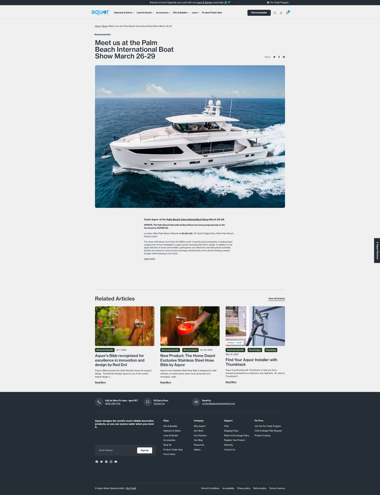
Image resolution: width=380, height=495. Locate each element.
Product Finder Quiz (173, 449)
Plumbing (271, 350)
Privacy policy (243, 488)
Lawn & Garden (204, 2)
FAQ (226, 426)
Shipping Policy (231, 430)
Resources (199, 445)
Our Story (198, 430)
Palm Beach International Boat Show (188, 219)
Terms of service (277, 488)
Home (98, 26)
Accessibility (228, 488)
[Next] (238, 2)
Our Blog (198, 440)
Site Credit (131, 488)
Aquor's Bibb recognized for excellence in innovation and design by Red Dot (119, 360)
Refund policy (259, 488)
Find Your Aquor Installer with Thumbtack (251, 362)
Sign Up (145, 450)
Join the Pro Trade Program (268, 426)
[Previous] (141, 2)
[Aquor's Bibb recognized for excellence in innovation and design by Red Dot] (124, 326)
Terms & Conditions (210, 488)
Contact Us (159, 403)
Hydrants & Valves (172, 430)
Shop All (167, 445)
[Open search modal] (274, 12)
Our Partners (200, 435)
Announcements (102, 34)
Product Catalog (262, 435)
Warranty (228, 445)
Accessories (169, 440)
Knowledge (255, 350)
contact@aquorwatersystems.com (218, 403)
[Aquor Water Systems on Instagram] (111, 461)
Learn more (149, 258)
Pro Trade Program (279, 2)
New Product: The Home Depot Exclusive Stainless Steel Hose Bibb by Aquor (187, 360)
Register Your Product (234, 440)
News (104, 26)
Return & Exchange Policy (236, 435)
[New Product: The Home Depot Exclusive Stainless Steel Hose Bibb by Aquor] (190, 326)
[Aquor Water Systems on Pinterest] (106, 461)
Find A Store (169, 454)
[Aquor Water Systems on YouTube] (116, 461)
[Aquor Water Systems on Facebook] (97, 461)
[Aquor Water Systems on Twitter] (101, 461)
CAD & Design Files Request (268, 430)
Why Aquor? (200, 426)
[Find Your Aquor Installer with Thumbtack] (255, 326)
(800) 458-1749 (112, 403)
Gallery (197, 449)
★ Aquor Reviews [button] (377, 250)
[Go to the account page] (281, 12)
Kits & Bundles (170, 426)
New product (190, 350)
